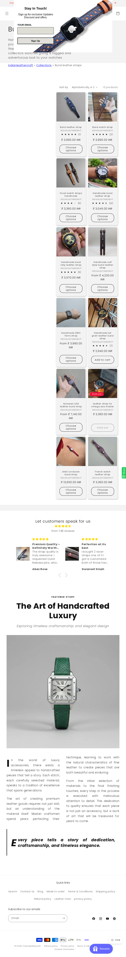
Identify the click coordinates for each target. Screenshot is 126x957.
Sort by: (64, 87)
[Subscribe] (63, 918)
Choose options (71, 149)
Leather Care (62, 899)
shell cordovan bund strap (71, 473)
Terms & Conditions (80, 891)
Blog (40, 891)
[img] (63, 526)
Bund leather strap (71, 127)
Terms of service (85, 946)
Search (12, 891)
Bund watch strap (102, 127)
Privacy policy (67, 946)
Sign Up (35, 41)
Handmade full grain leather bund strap (103, 336)
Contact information (64, 949)
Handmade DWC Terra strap (71, 334)
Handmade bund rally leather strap (71, 263)
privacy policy (83, 899)
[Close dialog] (109, 3)
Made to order (56, 891)
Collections (44, 65)
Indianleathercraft (20, 65)
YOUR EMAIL (24, 25)
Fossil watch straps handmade (71, 195)
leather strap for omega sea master (102, 405)
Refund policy (42, 899)
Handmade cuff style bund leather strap (102, 265)
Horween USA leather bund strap (71, 405)
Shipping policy (105, 891)
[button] (6, 13)
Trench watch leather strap (102, 473)
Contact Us (27, 891)
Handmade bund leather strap (103, 195)
